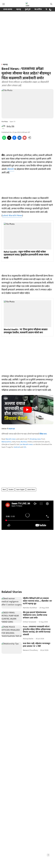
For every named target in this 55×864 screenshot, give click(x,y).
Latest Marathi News (12, 215)
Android (17, 447)
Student (11, 489)
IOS (24, 447)
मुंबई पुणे (27, 9)
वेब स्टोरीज (38, 9)
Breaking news (35, 439)
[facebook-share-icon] (14, 139)
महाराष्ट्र (18, 9)
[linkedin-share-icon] (19, 139)
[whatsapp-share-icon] (4, 139)
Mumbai (24, 441)
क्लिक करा (43, 433)
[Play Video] (27, 410)
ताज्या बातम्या (7, 9)
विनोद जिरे (10, 127)
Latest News (31, 489)
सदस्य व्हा (12, 428)
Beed (4, 489)
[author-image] (4, 127)
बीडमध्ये (10, 169)
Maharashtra (6, 441)
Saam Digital (20, 489)
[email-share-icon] (25, 139)
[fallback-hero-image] (12, 603)
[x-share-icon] (9, 139)
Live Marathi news (26, 444)
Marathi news (11, 439)
